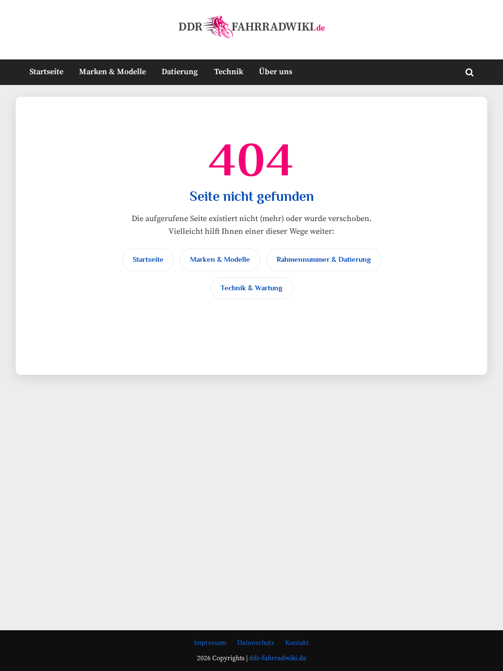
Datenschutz (256, 642)
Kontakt (297, 642)
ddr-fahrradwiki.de (278, 658)
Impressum (210, 642)
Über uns (275, 72)
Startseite (46, 72)
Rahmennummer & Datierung (324, 259)
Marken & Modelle (112, 72)
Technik (228, 72)
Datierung (180, 72)
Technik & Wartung (251, 288)
